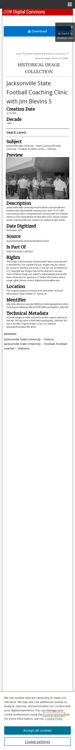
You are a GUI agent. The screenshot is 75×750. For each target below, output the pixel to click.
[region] (37, 720)
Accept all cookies (37, 730)
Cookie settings (54, 714)
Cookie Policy (54, 719)
